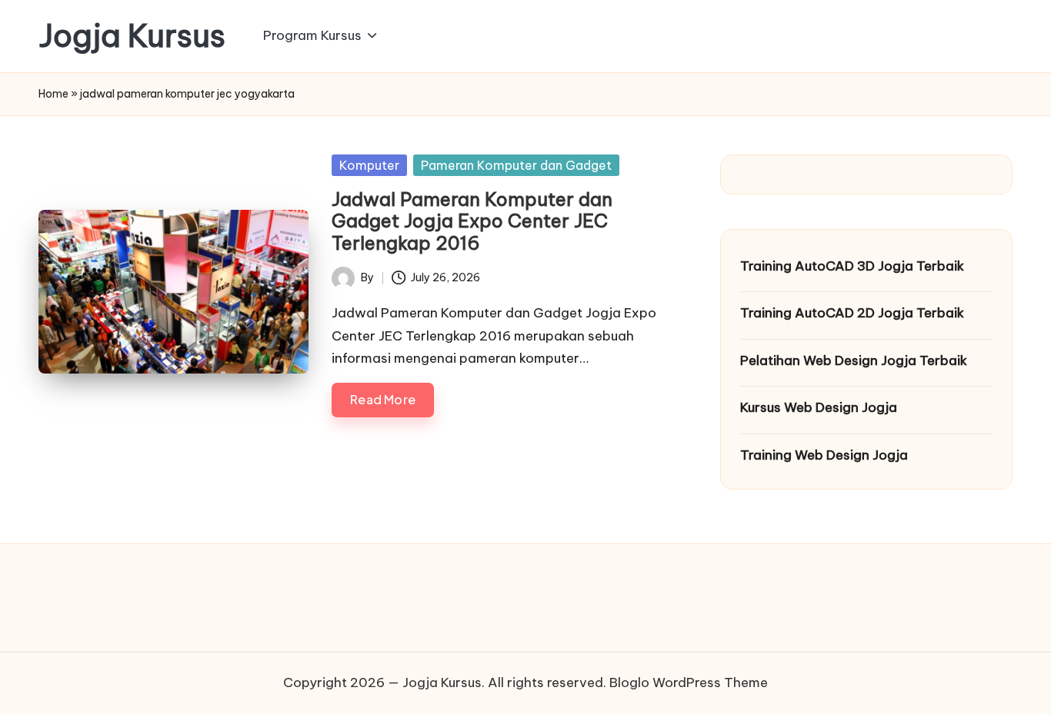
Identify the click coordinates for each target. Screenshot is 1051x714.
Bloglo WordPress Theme (688, 682)
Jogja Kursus (131, 36)
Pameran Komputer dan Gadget (516, 165)
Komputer (369, 165)
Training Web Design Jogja (824, 455)
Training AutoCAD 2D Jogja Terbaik (852, 312)
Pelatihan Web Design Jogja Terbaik (853, 360)
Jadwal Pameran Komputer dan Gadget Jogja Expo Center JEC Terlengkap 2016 (472, 221)
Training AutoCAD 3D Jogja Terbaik (852, 265)
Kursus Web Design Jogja (818, 407)
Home (53, 94)
